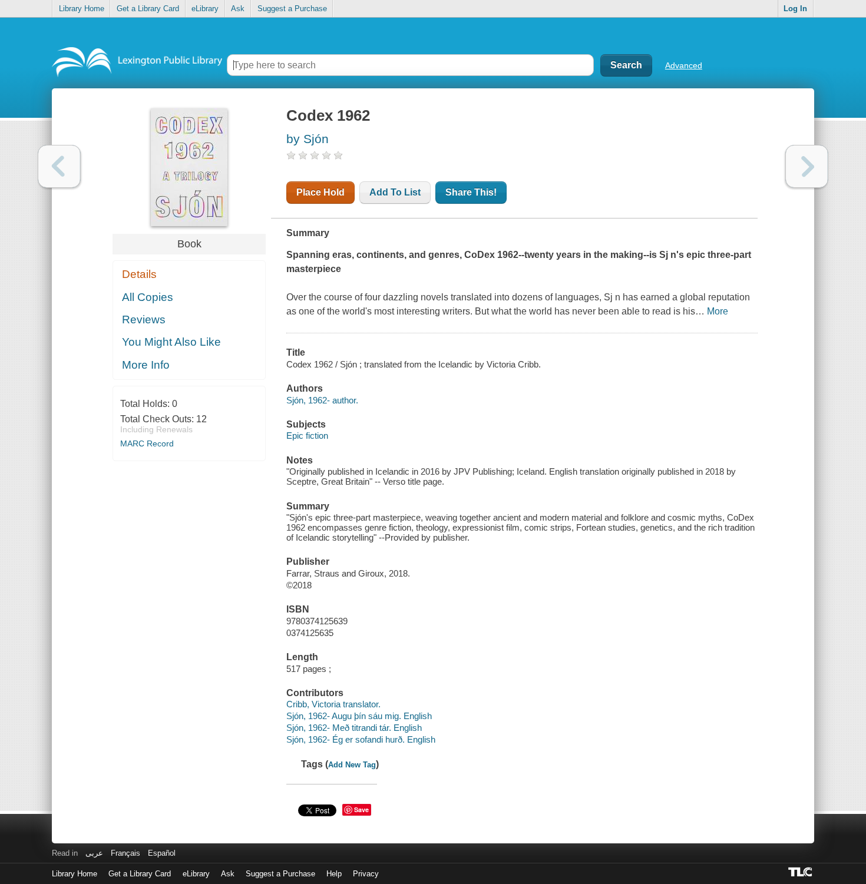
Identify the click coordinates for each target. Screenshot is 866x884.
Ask (237, 8)
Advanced (683, 65)
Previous (59, 166)
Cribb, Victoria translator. (333, 704)
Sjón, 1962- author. (322, 400)
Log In (795, 8)
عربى (94, 853)
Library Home (81, 8)
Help (334, 873)
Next (806, 166)
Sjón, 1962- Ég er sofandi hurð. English (360, 739)
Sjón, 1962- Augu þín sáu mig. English (359, 716)
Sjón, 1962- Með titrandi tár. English (354, 728)
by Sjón (307, 138)
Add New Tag (352, 764)
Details (139, 274)
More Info (146, 365)
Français (125, 853)
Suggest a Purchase (292, 8)
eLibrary (205, 8)
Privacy (366, 873)
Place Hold (320, 192)
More (717, 311)
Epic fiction (307, 436)
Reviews (144, 319)
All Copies (147, 297)
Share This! (471, 192)
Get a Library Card (148, 8)
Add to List (395, 192)
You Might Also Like (171, 342)
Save (361, 809)
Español (162, 853)
